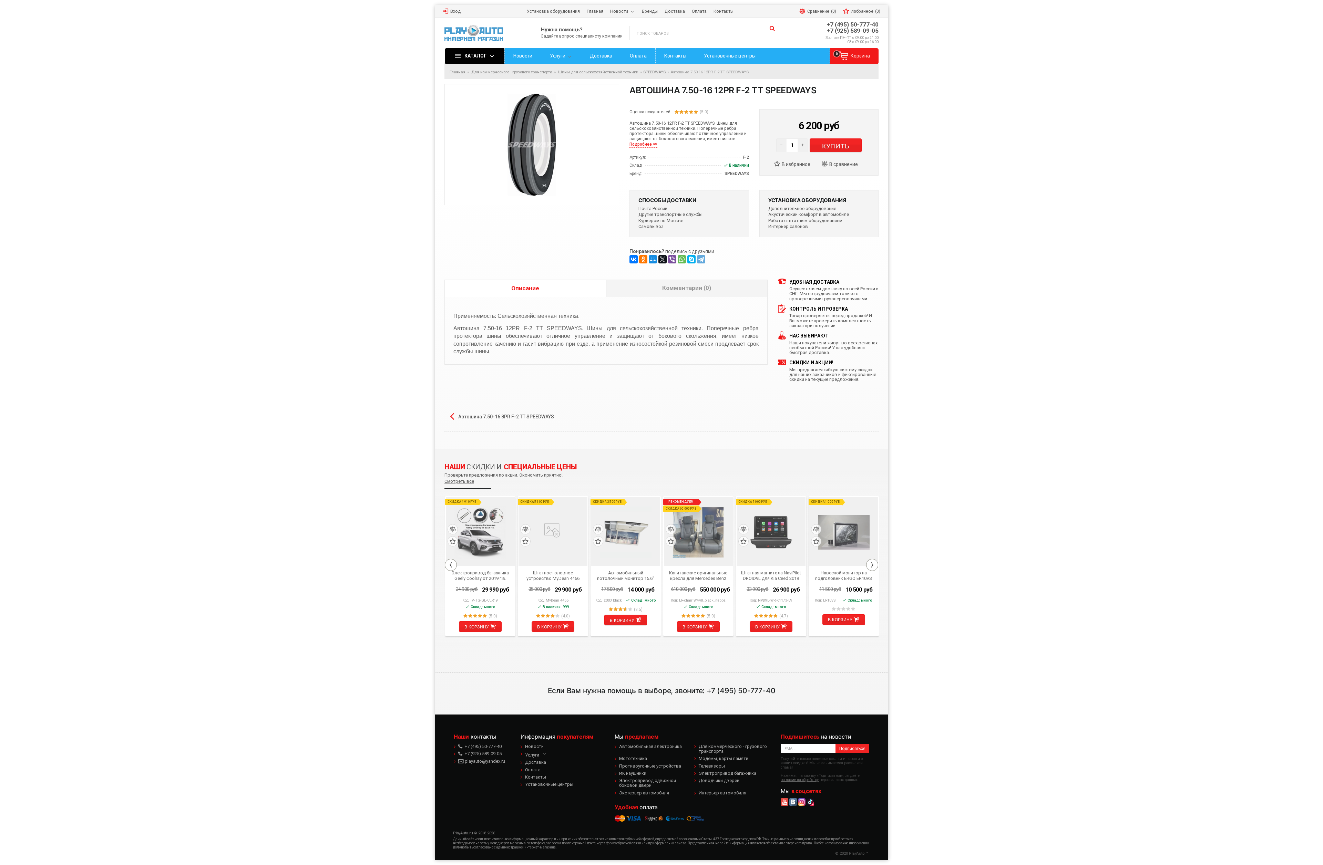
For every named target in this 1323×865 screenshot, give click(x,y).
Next (872, 565)
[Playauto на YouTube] (784, 802)
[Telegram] (701, 259)
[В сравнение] (843, 164)
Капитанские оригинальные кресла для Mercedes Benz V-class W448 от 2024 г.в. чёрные (698, 575)
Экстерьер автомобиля (644, 792)
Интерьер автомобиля (722, 792)
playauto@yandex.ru (484, 761)
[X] (662, 259)
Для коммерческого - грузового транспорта (733, 749)
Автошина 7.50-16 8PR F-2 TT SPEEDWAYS (506, 416)
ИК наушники (632, 773)
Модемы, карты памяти (723, 758)
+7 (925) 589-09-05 (853, 31)
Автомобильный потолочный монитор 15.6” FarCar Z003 (625, 575)
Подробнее (640, 144)
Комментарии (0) (686, 287)
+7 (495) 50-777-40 (853, 25)
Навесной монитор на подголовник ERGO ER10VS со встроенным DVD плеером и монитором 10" (843, 575)
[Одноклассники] (643, 259)
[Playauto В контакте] (793, 802)
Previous (451, 565)
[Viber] (672, 259)
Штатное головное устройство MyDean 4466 (553, 575)
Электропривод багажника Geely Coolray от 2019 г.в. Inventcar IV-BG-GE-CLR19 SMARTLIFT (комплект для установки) (480, 575)
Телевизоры (712, 766)
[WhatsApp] (682, 259)
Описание (525, 288)
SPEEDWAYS (654, 72)
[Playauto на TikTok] (810, 802)
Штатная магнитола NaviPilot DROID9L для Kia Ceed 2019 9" (771, 575)
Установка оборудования (807, 200)
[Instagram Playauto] (802, 802)
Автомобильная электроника (650, 746)
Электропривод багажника (727, 773)
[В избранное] (795, 164)
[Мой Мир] (653, 259)
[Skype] (691, 259)
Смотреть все (459, 481)
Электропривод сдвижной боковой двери (647, 783)
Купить (835, 145)
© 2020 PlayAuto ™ (851, 853)
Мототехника (633, 758)
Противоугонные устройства (650, 766)
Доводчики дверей (719, 780)
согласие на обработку (800, 780)
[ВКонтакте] (633, 259)
